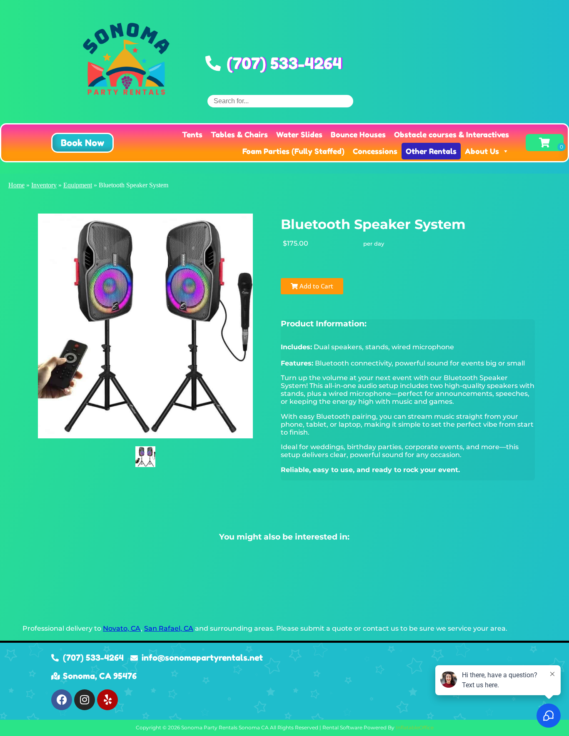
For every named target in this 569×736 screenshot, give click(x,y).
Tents (192, 134)
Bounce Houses (358, 134)
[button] (82, 143)
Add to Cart (315, 286)
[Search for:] (280, 100)
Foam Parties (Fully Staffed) (293, 151)
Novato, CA (122, 628)
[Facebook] (61, 699)
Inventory (44, 185)
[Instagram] (84, 699)
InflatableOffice (415, 727)
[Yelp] (107, 699)
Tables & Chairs (239, 134)
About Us (482, 151)
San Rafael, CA (168, 628)
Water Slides (299, 134)
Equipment (77, 185)
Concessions (375, 151)
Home (16, 185)
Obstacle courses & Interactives (451, 134)
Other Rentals (431, 151)
